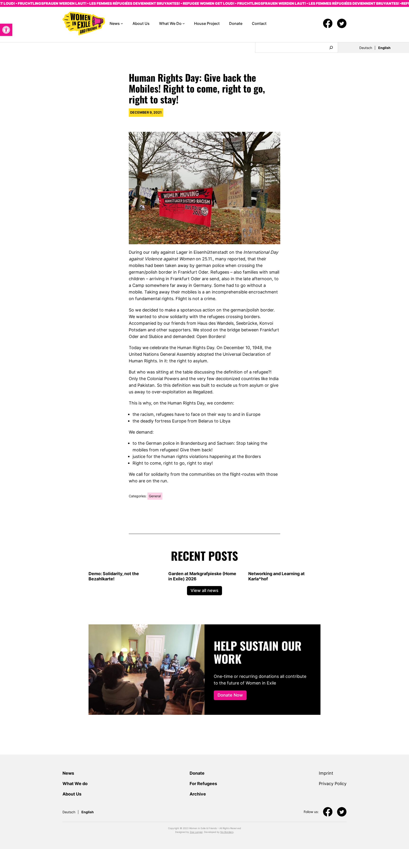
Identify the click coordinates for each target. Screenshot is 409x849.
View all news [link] (204, 590)
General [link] (155, 496)
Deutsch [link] (365, 48)
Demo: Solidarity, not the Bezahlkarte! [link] (114, 576)
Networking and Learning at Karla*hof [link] (276, 576)
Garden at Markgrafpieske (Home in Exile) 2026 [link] (202, 576)
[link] (6, 30)
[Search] (331, 47)
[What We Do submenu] (183, 23)
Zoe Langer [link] (196, 832)
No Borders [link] (226, 832)
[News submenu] (122, 23)
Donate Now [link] (230, 695)
